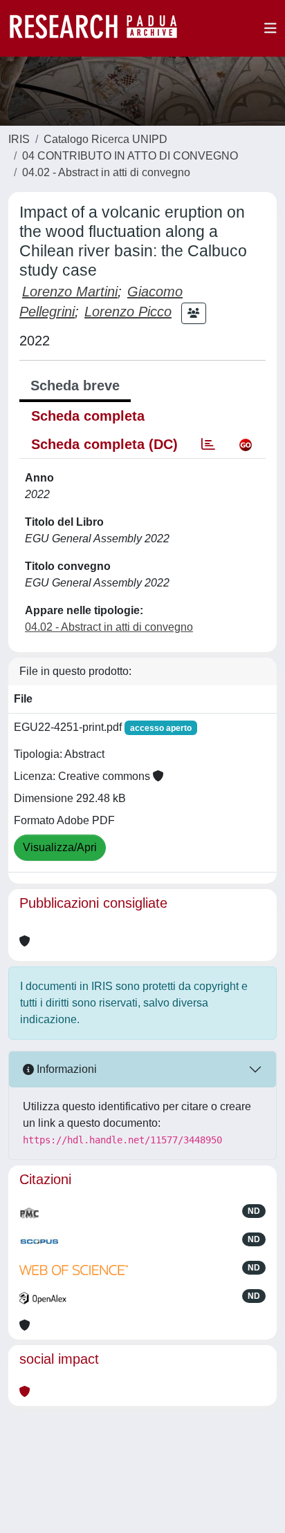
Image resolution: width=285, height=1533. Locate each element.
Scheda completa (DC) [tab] (104, 444)
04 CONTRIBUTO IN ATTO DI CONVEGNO (130, 156)
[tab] (208, 444)
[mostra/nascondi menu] (270, 28)
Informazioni (65, 1069)
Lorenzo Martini (70, 291)
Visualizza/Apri (60, 847)
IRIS (19, 139)
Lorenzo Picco (128, 311)
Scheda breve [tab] (75, 385)
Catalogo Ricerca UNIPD (105, 139)
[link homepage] (100, 28)
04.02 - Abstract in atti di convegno (106, 172)
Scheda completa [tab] (88, 415)
